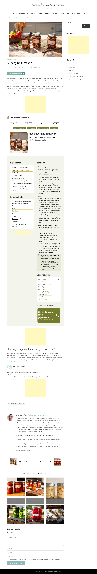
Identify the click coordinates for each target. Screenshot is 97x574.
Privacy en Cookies (74, 73)
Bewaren (33, 13)
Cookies (71, 64)
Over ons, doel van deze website (78, 80)
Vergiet (14, 216)
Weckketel (15, 224)
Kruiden (62, 13)
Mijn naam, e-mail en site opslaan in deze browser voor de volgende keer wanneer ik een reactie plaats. (35, 559)
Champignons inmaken (54, 521)
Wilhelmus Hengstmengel (14, 67)
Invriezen (54, 13)
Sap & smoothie (76, 13)
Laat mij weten (42, 319)
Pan (13, 208)
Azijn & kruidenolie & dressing (20, 13)
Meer (84, 13)
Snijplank (15, 211)
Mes (13, 213)
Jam (68, 13)
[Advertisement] (35, 104)
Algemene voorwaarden (76, 77)
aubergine (14, 403)
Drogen (40, 13)
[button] (59, 279)
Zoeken (69, 23)
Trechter (15, 221)
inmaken (22, 403)
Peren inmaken (55, 501)
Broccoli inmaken (16, 521)
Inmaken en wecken (11, 59)
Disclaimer (72, 67)
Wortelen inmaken (35, 501)
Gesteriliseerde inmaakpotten (22, 201)
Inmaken (47, 13)
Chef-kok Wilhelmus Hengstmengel (20, 117)
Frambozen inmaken (35, 521)
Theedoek (15, 219)
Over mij (71, 70)
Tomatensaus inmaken (16, 501)
